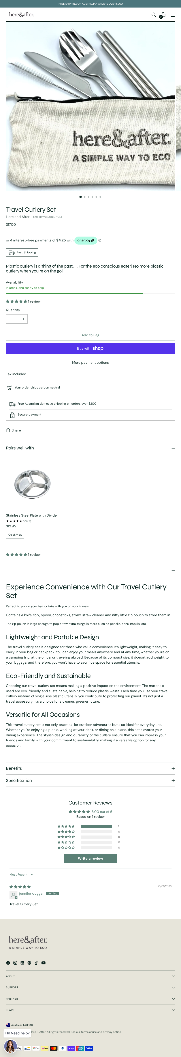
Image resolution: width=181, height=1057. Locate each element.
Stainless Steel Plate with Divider (32, 515)
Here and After (18, 216)
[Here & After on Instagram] (15, 964)
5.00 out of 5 (102, 811)
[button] (17, 301)
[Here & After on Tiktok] (37, 964)
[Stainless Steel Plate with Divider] (33, 482)
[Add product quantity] (23, 319)
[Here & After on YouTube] (44, 964)
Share (16, 430)
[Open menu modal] (172, 14)
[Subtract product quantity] (10, 319)
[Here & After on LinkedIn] (22, 964)
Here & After (38, 1032)
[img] (20, 886)
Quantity (13, 310)
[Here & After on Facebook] (8, 964)
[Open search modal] (153, 14)
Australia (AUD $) (22, 1025)
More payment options (90, 362)
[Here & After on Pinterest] (29, 964)
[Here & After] (21, 14)
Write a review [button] (90, 858)
